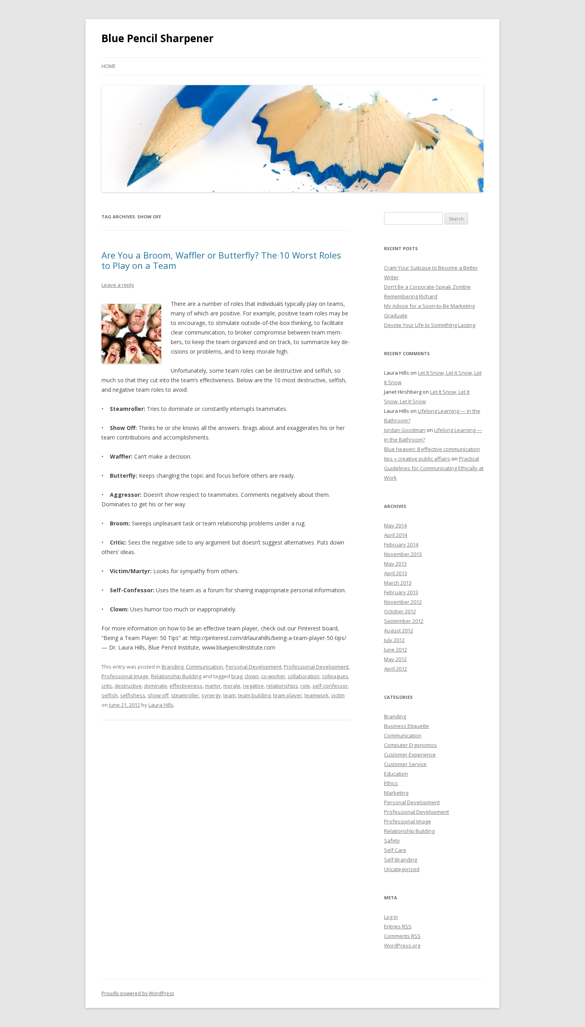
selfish (109, 695)
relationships (282, 685)
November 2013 (403, 554)
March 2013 (397, 582)
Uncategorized (401, 869)
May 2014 (395, 525)
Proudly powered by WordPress (137, 993)
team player (287, 695)
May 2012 (395, 659)
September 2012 (403, 620)
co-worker (273, 676)
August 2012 (398, 630)
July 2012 (394, 640)
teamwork (316, 695)
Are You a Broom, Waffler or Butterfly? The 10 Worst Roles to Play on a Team (221, 260)
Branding (172, 666)
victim (338, 695)
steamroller (185, 695)
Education (396, 773)
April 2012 (395, 668)
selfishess (132, 695)
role (305, 685)
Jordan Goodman (404, 430)
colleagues (335, 676)
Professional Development (316, 666)
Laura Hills (161, 704)
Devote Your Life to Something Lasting (429, 325)
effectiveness (186, 685)
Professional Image (124, 676)
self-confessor (330, 685)
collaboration (304, 676)
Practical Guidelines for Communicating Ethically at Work (434, 468)
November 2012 (403, 601)
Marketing (396, 792)
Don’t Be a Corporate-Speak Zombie (427, 286)
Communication (204, 666)
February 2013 (401, 592)
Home (108, 66)
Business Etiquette (406, 725)
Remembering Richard (410, 296)
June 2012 (395, 649)
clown (252, 676)
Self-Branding (400, 859)
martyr (213, 685)
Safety (392, 840)
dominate (155, 685)
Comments (402, 935)
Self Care (395, 850)
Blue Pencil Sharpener (157, 38)
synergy (211, 695)
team (229, 695)
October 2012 (400, 611)
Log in (391, 916)
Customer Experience (410, 754)
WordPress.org (402, 945)
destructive (128, 685)
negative (253, 685)
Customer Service (405, 764)
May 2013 (395, 563)
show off (158, 695)
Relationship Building (176, 676)
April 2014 (395, 535)
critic (106, 685)
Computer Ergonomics (410, 745)
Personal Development (253, 666)
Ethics (391, 783)
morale (231, 685)
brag (236, 676)
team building (254, 695)
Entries (397, 926)
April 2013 (395, 573)
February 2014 (401, 544)
